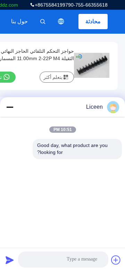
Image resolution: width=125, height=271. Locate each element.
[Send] (9, 260)
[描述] (61, 21)
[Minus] (10, 107)
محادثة (93, 21)
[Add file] (116, 260)
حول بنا (19, 21)
